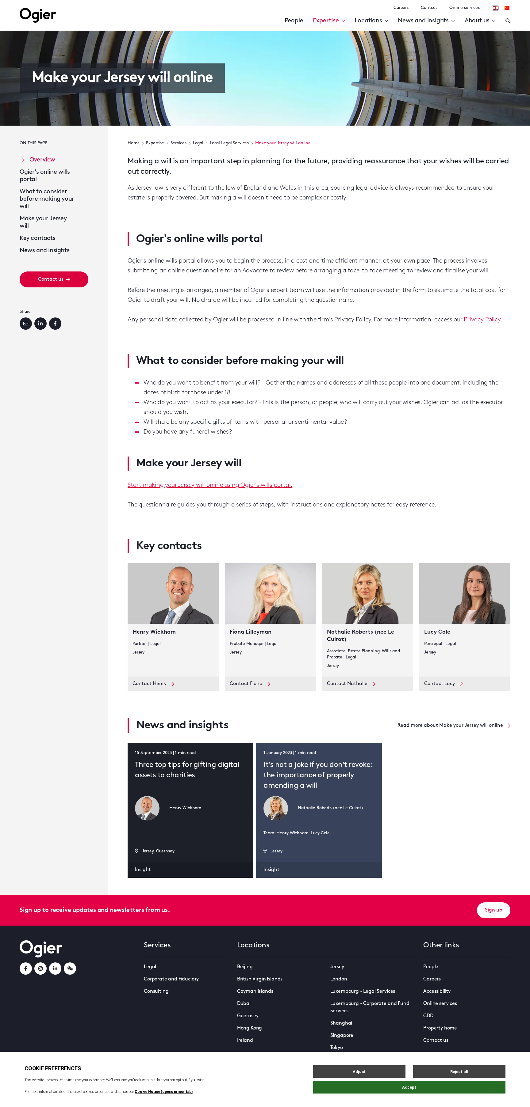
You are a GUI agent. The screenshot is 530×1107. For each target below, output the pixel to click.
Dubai (244, 1003)
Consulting (156, 991)
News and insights (423, 21)
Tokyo (336, 1047)
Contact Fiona (246, 683)
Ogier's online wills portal (45, 176)
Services (178, 143)
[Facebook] (55, 323)
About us (477, 21)
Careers (401, 8)
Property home (440, 1028)
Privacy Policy (482, 320)
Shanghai (341, 1023)
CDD (428, 1016)
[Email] (26, 323)
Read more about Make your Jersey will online (450, 725)
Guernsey (248, 1016)
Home (134, 143)
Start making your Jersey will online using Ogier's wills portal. (210, 485)
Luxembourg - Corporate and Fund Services (369, 1007)
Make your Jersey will (43, 222)
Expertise (326, 21)
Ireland (245, 1040)
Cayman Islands (255, 991)
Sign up (493, 910)
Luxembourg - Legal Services (362, 991)
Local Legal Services (229, 143)
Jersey (337, 967)
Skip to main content (50, 6)
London (338, 979)
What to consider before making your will (47, 199)
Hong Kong (249, 1028)
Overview (42, 160)
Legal (198, 143)
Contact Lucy (439, 683)
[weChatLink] (70, 968)
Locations (368, 21)
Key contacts (37, 238)
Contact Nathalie (347, 683)
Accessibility (437, 991)
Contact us (50, 279)
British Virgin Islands (259, 979)
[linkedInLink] (55, 968)
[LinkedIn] (40, 323)
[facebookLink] (26, 968)
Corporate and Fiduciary (171, 979)
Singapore (342, 1035)
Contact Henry (149, 683)
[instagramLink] (40, 968)
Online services (464, 8)
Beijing (245, 967)
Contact (429, 8)
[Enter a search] (507, 21)
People (294, 21)
